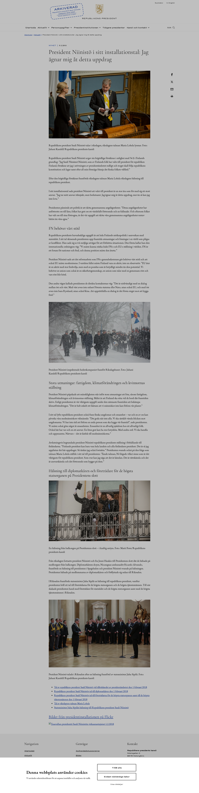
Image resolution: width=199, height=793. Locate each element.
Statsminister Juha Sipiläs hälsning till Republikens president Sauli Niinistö (91, 707)
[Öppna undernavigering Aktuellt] (48, 27)
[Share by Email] (172, 89)
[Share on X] (172, 81)
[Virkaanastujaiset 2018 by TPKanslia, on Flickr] (81, 723)
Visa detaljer (116, 784)
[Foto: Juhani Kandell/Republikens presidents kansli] (99, 104)
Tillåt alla (117, 767)
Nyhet (53, 45)
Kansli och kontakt (137, 27)
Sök (169, 27)
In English (170, 3)
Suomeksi (159, 3)
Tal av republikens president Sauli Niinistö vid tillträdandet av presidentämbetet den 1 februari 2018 (100, 687)
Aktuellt (42, 27)
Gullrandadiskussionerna (88, 751)
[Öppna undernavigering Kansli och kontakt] (148, 27)
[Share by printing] (172, 96)
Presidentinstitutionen (86, 27)
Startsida (30, 27)
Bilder (78, 755)
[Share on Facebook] (172, 74)
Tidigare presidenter (113, 27)
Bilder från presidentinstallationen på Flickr (81, 717)
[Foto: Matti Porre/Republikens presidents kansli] (99, 510)
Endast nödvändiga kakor (117, 776)
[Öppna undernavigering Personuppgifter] (70, 27)
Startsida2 (29, 751)
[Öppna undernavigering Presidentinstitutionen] (99, 27)
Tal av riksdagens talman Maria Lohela (72, 703)
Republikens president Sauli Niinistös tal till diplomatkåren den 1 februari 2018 (91, 691)
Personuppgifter (60, 27)
